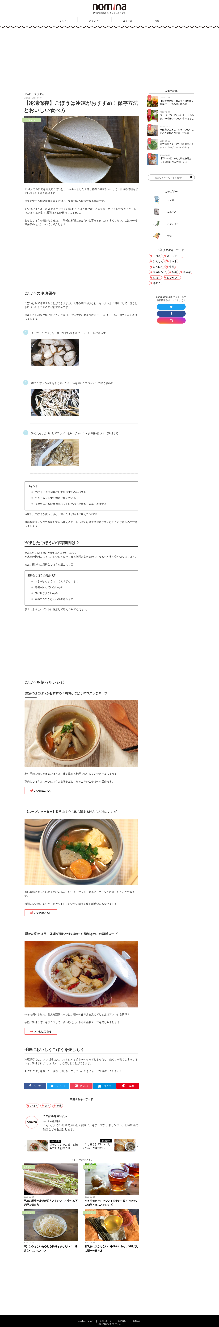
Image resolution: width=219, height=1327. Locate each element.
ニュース (127, 20)
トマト (173, 261)
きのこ (157, 283)
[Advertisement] (109, 57)
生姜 (174, 272)
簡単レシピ (159, 272)
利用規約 (122, 1321)
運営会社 (137, 1321)
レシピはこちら (43, 790)
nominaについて (85, 1321)
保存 (47, 1105)
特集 (157, 20)
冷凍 (59, 1105)
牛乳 (171, 266)
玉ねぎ (157, 256)
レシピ (63, 20)
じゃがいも (173, 277)
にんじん (158, 261)
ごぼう (34, 1105)
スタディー (94, 20)
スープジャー (174, 256)
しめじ (157, 277)
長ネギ (187, 272)
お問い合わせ (105, 1321)
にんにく (158, 266)
